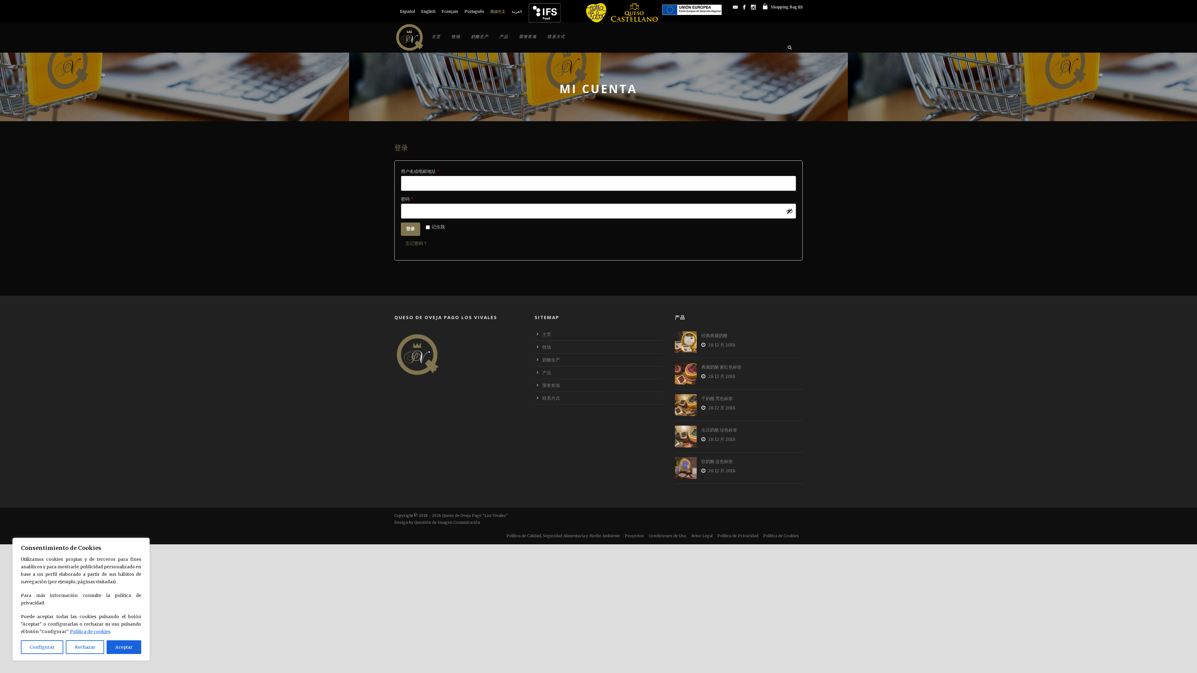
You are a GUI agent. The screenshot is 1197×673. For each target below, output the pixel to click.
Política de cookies (90, 631)
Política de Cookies (781, 535)
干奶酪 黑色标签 (717, 398)
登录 (410, 228)
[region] (81, 599)
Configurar (42, 647)
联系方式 (556, 36)
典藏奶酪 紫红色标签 (721, 367)
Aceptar (123, 647)
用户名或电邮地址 (422, 172)
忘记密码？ (416, 243)
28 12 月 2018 (721, 345)
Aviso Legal (702, 535)
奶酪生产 (479, 36)
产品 (503, 36)
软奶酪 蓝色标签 (717, 461)
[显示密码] (789, 211)
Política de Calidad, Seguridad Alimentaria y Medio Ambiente (563, 535)
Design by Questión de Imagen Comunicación (437, 522)
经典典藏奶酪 (714, 335)
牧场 (455, 36)
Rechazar (85, 647)
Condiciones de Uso (667, 535)
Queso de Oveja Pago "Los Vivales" (475, 515)
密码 (409, 199)
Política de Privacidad (737, 535)
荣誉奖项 (527, 36)
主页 (436, 36)
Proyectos (634, 535)
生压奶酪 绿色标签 (719, 430)
